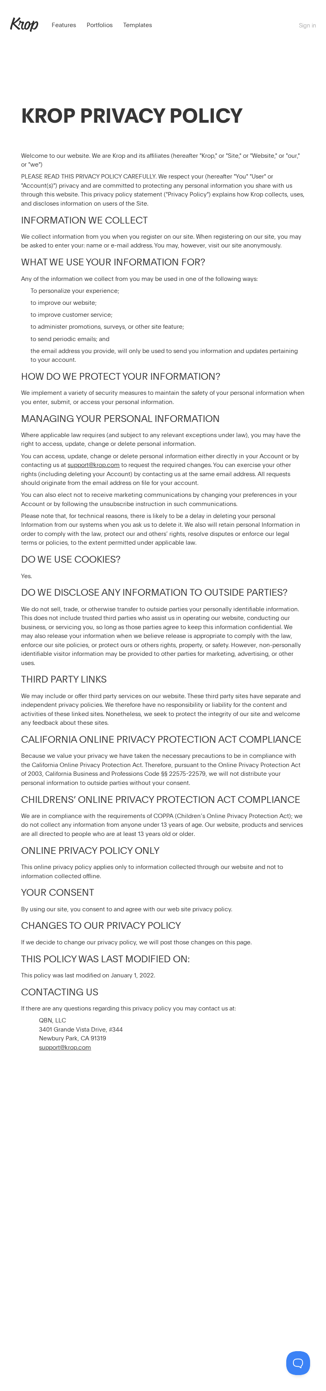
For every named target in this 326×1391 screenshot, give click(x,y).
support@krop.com (94, 465)
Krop (24, 24)
